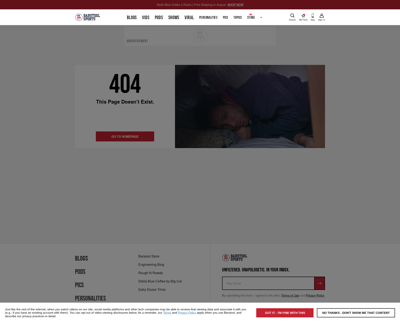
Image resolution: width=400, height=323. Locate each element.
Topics (238, 17)
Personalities (208, 17)
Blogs (132, 18)
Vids (145, 18)
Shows (173, 18)
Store (251, 17)
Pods (159, 18)
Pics (225, 17)
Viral (189, 18)
